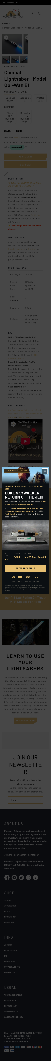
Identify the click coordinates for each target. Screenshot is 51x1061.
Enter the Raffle (25, 568)
